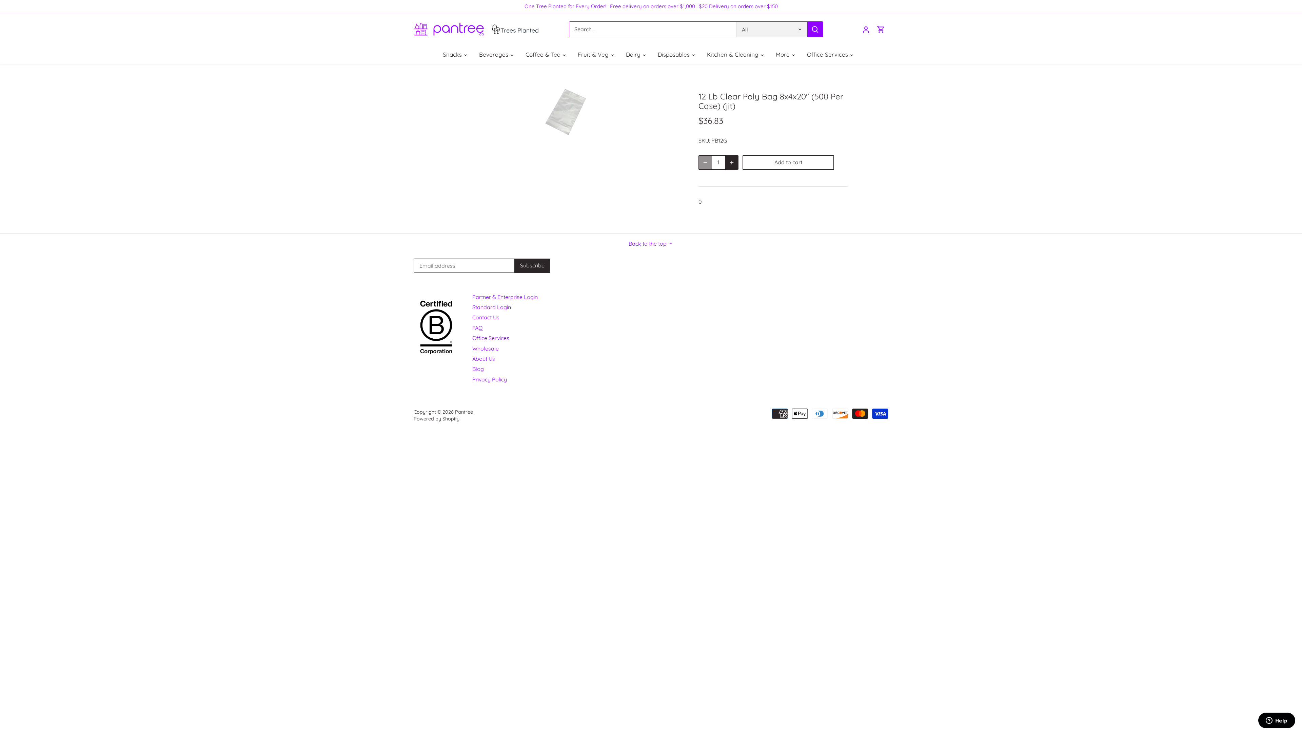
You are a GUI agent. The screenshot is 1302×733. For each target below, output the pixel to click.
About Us (483, 358)
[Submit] (815, 29)
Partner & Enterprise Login (505, 297)
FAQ (477, 327)
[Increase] (731, 162)
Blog (478, 368)
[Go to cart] (881, 29)
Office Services (490, 338)
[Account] (866, 29)
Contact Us (485, 317)
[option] (568, 111)
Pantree (464, 412)
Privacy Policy (489, 379)
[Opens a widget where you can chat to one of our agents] (1276, 721)
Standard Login (491, 307)
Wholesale (485, 348)
